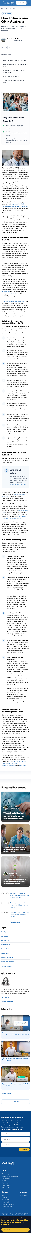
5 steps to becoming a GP (11, 76)
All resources (15, 1101)
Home (5, 8)
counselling (14, 763)
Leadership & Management (10, 1176)
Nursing (3, 932)
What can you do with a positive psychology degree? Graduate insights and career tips (14, 882)
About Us (4, 1195)
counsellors (8, 298)
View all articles (15, 922)
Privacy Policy (6, 1202)
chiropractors (13, 294)
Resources (12, 8)
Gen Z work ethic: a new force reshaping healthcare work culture (19, 914)
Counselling (5, 940)
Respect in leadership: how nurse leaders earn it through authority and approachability (14, 849)
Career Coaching (7, 1206)
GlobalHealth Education (16, 39)
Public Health (5, 949)
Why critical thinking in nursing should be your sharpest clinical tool (14, 816)
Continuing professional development (13, 301)
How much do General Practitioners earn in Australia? (14, 71)
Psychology (5, 936)
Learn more (6, 1230)
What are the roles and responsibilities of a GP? (15, 65)
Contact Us (5, 1197)
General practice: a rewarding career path (14, 81)
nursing (16, 761)
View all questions (7, 1001)
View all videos (6, 1093)
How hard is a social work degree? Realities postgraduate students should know (19, 896)
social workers (22, 296)
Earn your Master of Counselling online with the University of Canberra (14, 1222)
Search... (22, 3)
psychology (22, 761)
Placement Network (8, 1204)
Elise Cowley (13, 806)
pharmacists (6, 292)
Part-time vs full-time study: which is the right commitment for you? (19, 905)
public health (6, 763)
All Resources (24, 1195)
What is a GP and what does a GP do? (14, 60)
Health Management (7, 961)
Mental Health (5, 944)
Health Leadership (7, 957)
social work (22, 765)
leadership (5, 765)
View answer (5, 997)
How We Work (6, 1200)
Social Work (5, 953)
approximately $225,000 (17, 484)
